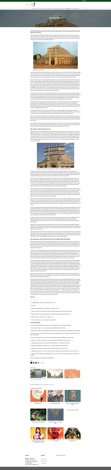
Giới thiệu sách (44, 461)
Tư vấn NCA (43, 463)
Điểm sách (36, 8)
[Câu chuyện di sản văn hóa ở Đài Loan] (55, 373)
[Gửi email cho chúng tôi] (84, 0)
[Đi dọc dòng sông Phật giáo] (72, 373)
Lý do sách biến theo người (73, 410)
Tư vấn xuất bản (75, 8)
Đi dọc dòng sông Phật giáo (69, 378)
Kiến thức (63, 8)
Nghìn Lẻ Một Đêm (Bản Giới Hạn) (72, 404)
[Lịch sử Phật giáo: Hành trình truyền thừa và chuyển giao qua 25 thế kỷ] (38, 373)
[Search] (85, 9)
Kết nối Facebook (60, 455)
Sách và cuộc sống (47, 8)
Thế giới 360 (68, 8)
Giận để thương (38, 403)
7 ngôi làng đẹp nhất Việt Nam (38, 422)
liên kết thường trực (50, 384)
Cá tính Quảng (55, 440)
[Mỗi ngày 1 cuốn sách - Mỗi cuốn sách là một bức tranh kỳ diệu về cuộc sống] (30, 4)
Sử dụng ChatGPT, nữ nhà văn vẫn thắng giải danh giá (38, 441)
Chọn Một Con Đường (55, 403)
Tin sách (41, 8)
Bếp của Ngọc (43, 459)
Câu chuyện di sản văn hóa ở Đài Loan (54, 378)
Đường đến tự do (72, 440)
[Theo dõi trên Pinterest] (85, 0)
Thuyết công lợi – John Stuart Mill (55, 423)
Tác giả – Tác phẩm (56, 8)
